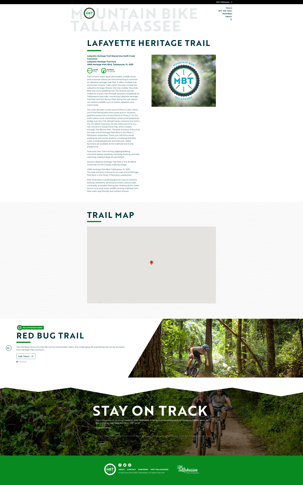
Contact (131, 469)
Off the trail (225, 11)
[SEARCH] (232, 19)
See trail (24, 356)
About (228, 17)
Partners (227, 14)
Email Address (104, 427)
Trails (229, 8)
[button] (151, 263)
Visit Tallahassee (223, 2)
